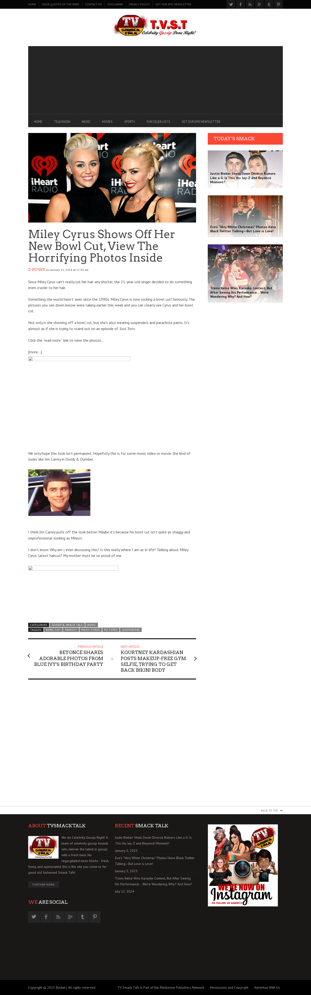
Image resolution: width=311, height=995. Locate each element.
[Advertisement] (155, 80)
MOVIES (107, 122)
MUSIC (86, 122)
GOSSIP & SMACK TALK (67, 625)
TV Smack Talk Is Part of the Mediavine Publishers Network (161, 987)
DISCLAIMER (115, 4)
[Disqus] (112, 744)
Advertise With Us (267, 987)
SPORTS (129, 122)
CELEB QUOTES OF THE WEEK (60, 4)
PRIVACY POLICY (139, 4)
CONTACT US (93, 4)
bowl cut (53, 629)
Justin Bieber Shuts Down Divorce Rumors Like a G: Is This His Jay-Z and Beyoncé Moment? (153, 840)
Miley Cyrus (90, 629)
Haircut (71, 629)
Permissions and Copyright (229, 987)
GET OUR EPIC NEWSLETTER (173, 4)
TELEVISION (62, 122)
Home (32, 4)
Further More (44, 884)
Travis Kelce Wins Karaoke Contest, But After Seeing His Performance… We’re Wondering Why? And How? (153, 881)
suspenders (131, 629)
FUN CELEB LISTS (158, 122)
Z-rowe (36, 269)
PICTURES (111, 629)
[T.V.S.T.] (155, 26)
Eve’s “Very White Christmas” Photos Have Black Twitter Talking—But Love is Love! (155, 861)
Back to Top (269, 810)
